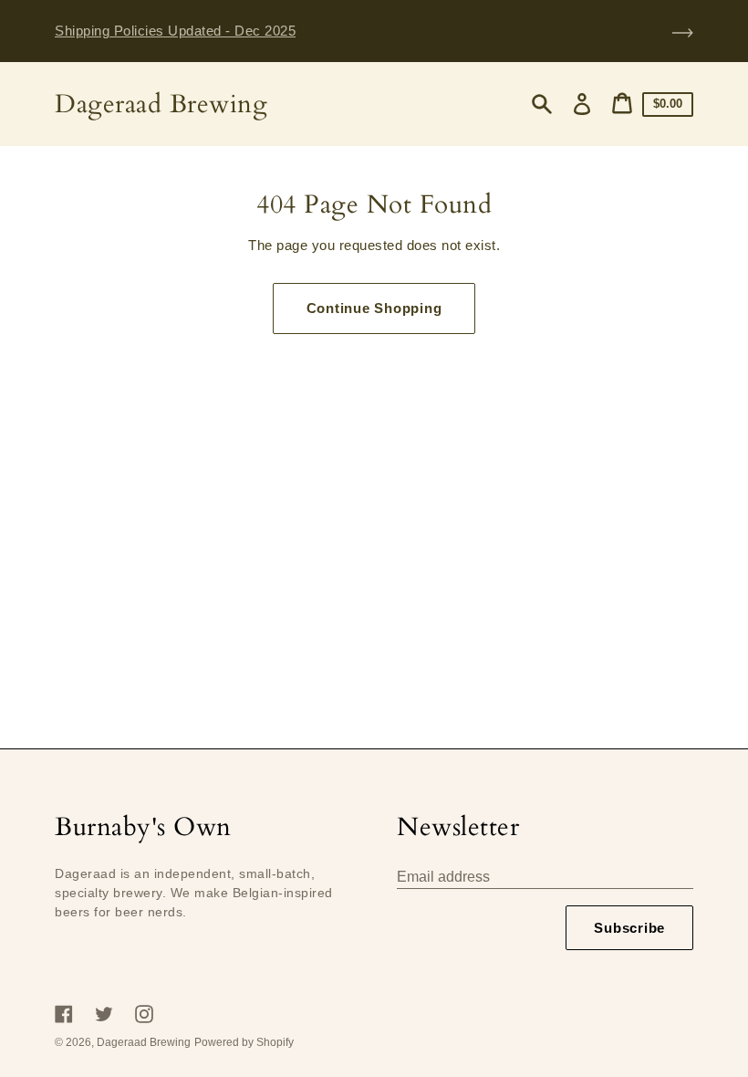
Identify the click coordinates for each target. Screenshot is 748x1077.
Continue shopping (374, 308)
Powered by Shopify (244, 1042)
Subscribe (629, 928)
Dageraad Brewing (161, 104)
